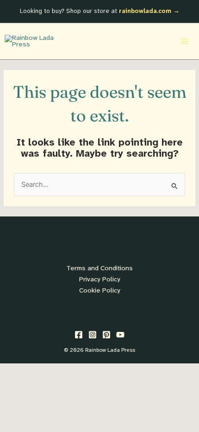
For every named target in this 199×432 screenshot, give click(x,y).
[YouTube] (120, 334)
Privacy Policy (99, 279)
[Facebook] (79, 334)
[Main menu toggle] (184, 41)
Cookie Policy (99, 290)
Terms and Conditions (99, 268)
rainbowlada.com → (149, 11)
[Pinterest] (106, 334)
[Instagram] (92, 334)
